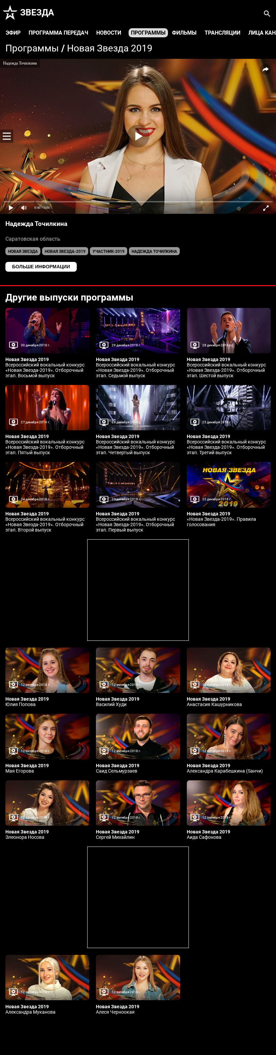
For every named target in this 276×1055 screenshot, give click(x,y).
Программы (148, 33)
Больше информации (41, 266)
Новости (108, 33)
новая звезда (23, 251)
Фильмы (184, 33)
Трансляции (222, 33)
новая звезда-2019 (65, 251)
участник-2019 (109, 251)
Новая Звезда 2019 (109, 48)
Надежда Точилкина (154, 251)
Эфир (13, 33)
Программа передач (58, 33)
